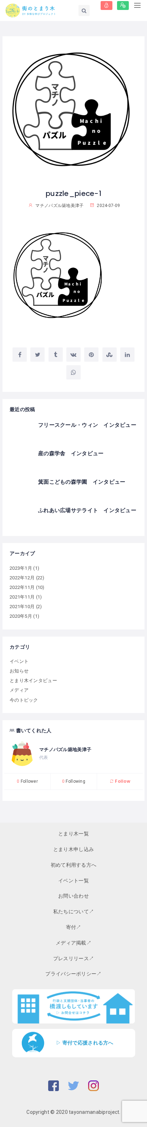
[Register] (123, 5)
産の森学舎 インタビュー (70, 453)
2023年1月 (21, 568)
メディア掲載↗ (73, 943)
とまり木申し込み (73, 849)
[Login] (106, 5)
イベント (19, 661)
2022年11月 (22, 587)
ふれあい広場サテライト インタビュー (87, 510)
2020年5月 (21, 616)
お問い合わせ (73, 896)
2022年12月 (22, 577)
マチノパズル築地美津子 (65, 749)
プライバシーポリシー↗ (73, 974)
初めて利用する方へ (74, 865)
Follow (122, 781)
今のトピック (24, 700)
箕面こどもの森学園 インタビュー (81, 481)
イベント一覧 (73, 880)
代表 (43, 757)
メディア (19, 690)
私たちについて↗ (73, 911)
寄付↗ (73, 927)
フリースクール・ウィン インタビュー (87, 425)
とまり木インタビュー (33, 680)
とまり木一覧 (73, 833)
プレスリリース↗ (73, 958)
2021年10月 (22, 606)
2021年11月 (22, 597)
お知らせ (19, 671)
